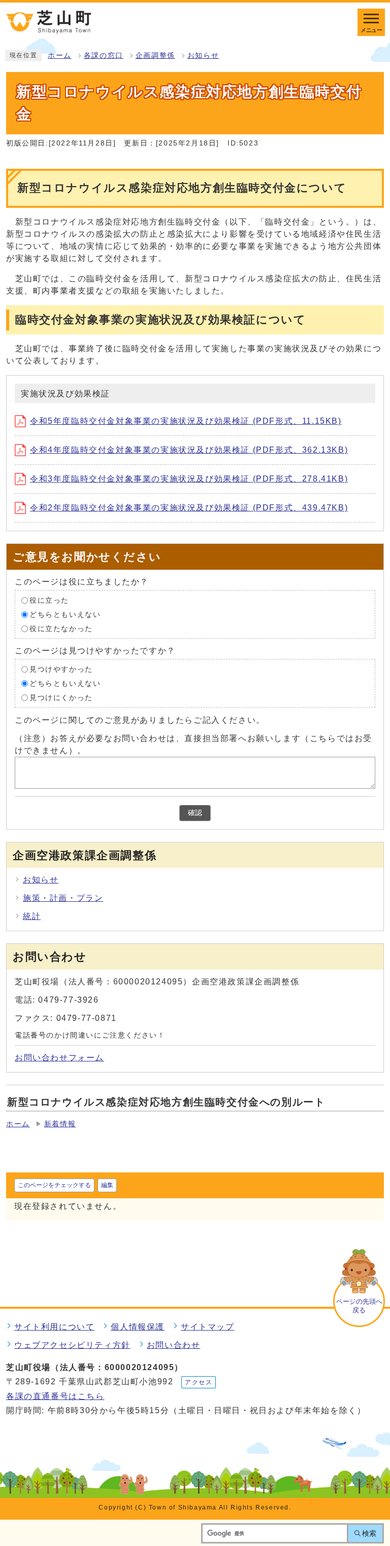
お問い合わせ (174, 1345)
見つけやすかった (61, 669)
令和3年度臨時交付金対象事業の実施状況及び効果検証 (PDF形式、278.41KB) (189, 478)
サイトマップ (208, 1326)
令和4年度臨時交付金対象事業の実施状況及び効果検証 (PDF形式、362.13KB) (189, 450)
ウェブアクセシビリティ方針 (72, 1345)
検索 (369, 1533)
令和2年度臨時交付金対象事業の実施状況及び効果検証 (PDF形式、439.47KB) (189, 507)
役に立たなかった (61, 629)
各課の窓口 (103, 55)
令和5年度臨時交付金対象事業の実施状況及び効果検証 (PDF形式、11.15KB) (186, 421)
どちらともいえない (65, 614)
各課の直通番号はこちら (55, 1396)
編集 (107, 1185)
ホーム (60, 55)
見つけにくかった (61, 698)
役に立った (49, 600)
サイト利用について (54, 1326)
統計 (32, 916)
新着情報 (60, 1124)
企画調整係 (155, 55)
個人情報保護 (138, 1326)
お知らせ (203, 55)
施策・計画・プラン (63, 898)
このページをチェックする (54, 1185)
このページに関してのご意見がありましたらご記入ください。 (140, 720)
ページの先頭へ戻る (359, 1306)
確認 (195, 813)
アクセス (198, 1382)
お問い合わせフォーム (59, 1057)
